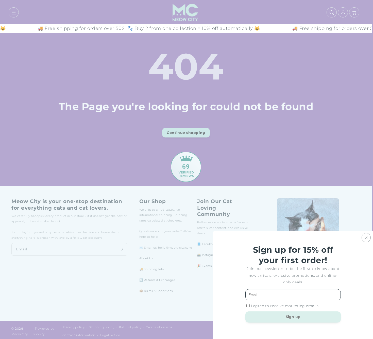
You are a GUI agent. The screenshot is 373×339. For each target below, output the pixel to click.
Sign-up (293, 316)
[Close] (366, 237)
